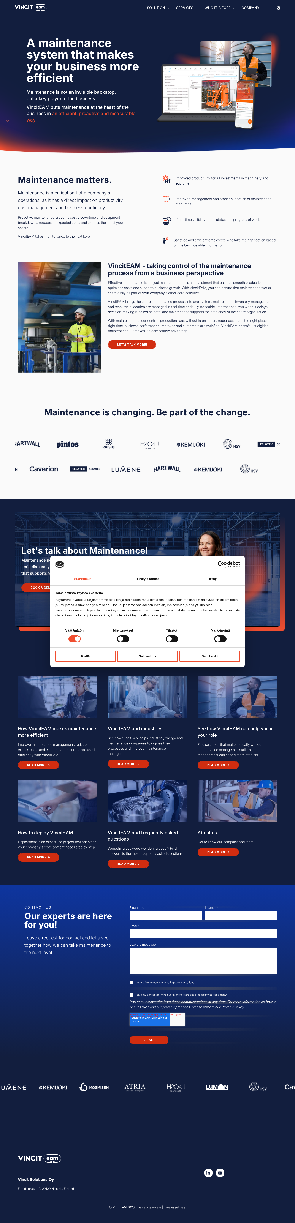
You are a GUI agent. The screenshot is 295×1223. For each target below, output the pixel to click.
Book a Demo (42, 587)
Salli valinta (147, 656)
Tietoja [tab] (212, 579)
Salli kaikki (210, 656)
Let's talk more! (132, 344)
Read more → (38, 765)
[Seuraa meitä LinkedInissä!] (208, 1173)
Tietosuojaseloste (149, 1207)
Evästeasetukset (175, 1207)
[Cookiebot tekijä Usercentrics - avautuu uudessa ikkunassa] (221, 564)
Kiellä (85, 656)
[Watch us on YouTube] (220, 1173)
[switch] (123, 638)
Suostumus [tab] (83, 579)
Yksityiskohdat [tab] (147, 579)
